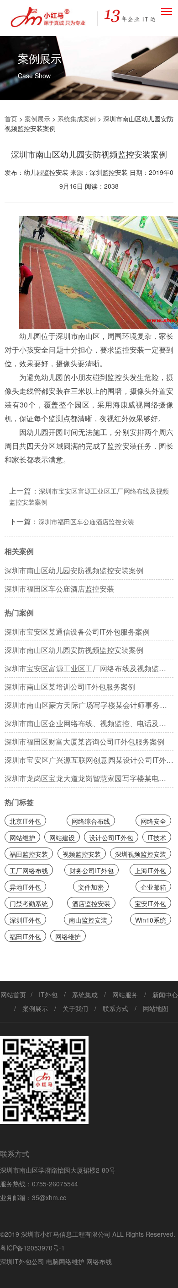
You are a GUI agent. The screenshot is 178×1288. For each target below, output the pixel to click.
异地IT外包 (25, 886)
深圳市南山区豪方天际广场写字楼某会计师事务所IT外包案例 (89, 707)
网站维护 (22, 837)
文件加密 (91, 886)
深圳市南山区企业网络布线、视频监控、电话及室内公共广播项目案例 (89, 725)
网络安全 (153, 821)
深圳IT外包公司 (22, 1261)
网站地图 (155, 1008)
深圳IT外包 (25, 919)
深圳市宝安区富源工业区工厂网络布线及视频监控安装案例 (89, 670)
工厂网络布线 (29, 870)
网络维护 (68, 936)
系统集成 (85, 994)
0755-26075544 (55, 1183)
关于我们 (75, 1008)
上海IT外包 (150, 870)
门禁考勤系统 (29, 903)
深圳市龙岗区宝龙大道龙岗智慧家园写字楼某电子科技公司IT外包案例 (89, 780)
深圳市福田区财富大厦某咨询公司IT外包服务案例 (84, 741)
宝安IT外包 (150, 903)
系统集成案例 (77, 118)
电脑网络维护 (65, 1261)
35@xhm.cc (49, 1197)
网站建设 (62, 837)
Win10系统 (150, 919)
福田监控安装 (29, 854)
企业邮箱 (153, 886)
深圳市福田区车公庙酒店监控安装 (86, 521)
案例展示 (37, 118)
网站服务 (125, 994)
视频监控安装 (82, 854)
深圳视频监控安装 (140, 854)
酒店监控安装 (91, 903)
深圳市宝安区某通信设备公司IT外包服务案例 (77, 631)
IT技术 (156, 837)
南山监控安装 (88, 919)
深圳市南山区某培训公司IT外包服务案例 (70, 686)
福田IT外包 (25, 936)
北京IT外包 (25, 821)
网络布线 (99, 1261)
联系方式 (115, 1008)
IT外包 (48, 994)
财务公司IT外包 (91, 870)
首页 (11, 118)
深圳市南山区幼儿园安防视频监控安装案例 (74, 570)
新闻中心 (165, 994)
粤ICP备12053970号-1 (32, 1247)
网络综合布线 (91, 821)
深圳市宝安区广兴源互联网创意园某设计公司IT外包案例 (89, 762)
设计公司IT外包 (111, 837)
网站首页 (13, 994)
